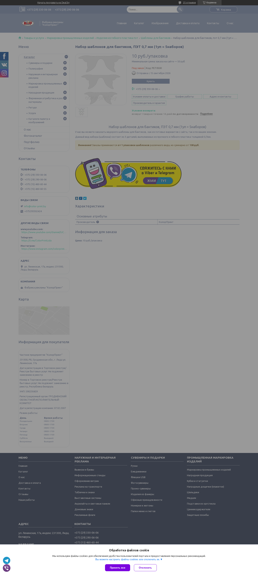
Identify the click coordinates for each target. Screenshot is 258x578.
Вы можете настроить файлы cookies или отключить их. (127, 559)
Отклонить (145, 567)
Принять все (117, 567)
